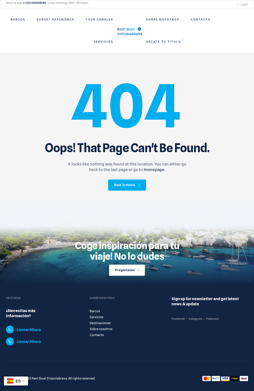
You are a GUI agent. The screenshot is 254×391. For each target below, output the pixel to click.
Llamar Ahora (29, 329)
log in (244, 4)
